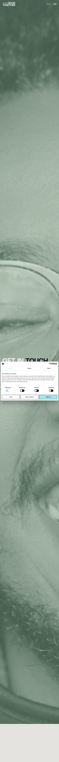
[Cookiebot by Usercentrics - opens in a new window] (50, 364)
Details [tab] (29, 368)
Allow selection (29, 397)
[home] (9, 4)
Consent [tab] (10, 368)
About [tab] (48, 368)
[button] (49, 4)
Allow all (48, 397)
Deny (10, 397)
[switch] (22, 390)
